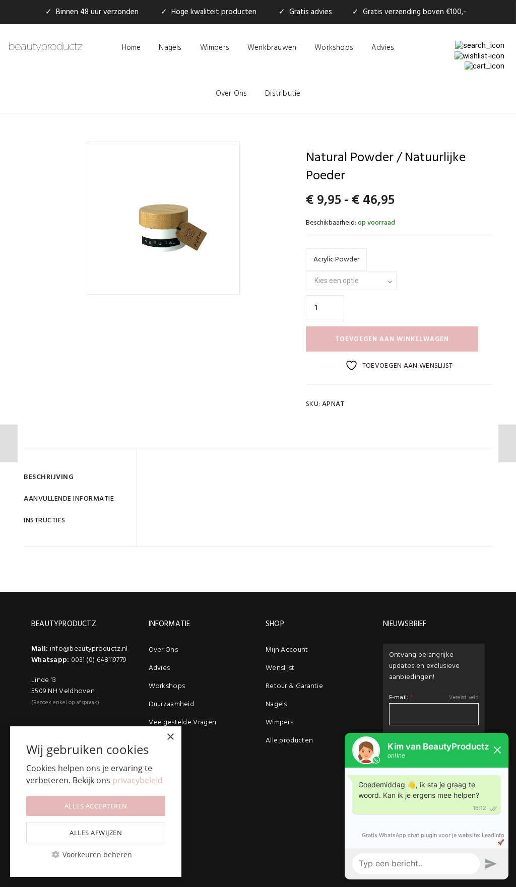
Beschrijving (49, 477)
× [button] (170, 737)
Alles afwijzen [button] (96, 832)
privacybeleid (137, 780)
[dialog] (95, 801)
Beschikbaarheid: (331, 223)
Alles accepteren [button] (95, 805)
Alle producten (289, 740)
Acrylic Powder (336, 259)
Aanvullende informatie (69, 499)
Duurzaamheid (172, 704)
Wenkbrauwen (271, 48)
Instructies (45, 520)
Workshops (333, 48)
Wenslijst (280, 668)
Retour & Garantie (294, 686)
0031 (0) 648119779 (98, 660)
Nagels (170, 48)
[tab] (76, 477)
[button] (95, 854)
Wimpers (214, 48)
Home (131, 48)
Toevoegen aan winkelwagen (392, 339)
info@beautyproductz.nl (89, 649)
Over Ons (231, 94)
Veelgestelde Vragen (183, 722)
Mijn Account (287, 650)
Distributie (282, 94)
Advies (382, 48)
